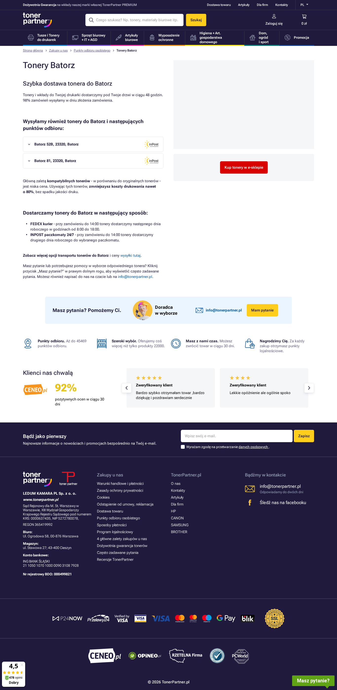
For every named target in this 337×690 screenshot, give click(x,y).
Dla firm (262, 5)
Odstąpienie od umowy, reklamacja (125, 504)
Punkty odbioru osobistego (92, 50)
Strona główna (33, 50)
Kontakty (281, 5)
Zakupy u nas (58, 50)
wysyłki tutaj (130, 255)
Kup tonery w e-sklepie (244, 167)
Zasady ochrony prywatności (120, 490)
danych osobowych (254, 447)
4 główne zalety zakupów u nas (122, 539)
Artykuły (243, 5)
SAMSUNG (179, 525)
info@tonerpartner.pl (135, 276)
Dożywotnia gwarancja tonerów (122, 546)
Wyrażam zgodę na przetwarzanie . (228, 447)
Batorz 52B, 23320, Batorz (56, 144)
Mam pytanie (262, 310)
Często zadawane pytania (117, 552)
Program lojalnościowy (115, 532)
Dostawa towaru (219, 5)
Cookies (103, 497)
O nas (175, 483)
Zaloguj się (274, 23)
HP (173, 511)
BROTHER (179, 532)
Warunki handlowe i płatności (120, 483)
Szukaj (196, 20)
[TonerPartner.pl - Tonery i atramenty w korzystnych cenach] (37, 20)
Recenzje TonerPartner (115, 559)
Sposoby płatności (112, 525)
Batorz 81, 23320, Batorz (55, 161)
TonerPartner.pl (186, 474)
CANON (177, 518)
